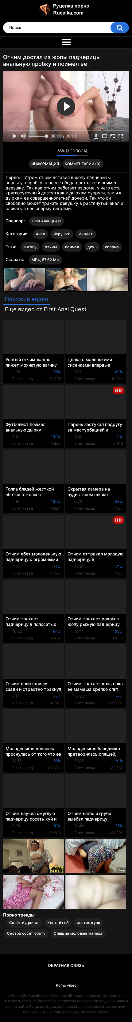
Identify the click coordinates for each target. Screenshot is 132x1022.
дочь (92, 247)
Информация (45, 163)
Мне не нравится (51, 152)
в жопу (30, 247)
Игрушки (61, 234)
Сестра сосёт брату (26, 933)
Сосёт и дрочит (24, 922)
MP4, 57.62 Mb (45, 259)
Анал (40, 234)
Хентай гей (57, 922)
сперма (112, 247)
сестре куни (88, 922)
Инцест (86, 234)
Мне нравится (43, 152)
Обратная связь (66, 965)
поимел (72, 247)
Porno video (66, 985)
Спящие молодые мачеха (78, 933)
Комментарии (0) (83, 163)
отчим (51, 247)
